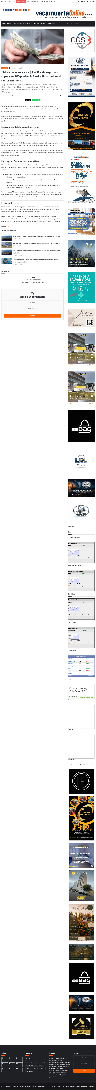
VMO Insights (29, 1071)
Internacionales (39, 1065)
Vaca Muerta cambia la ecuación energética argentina (43, 1)
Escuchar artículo (16, 68)
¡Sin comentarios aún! (33, 280)
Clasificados (84, 1086)
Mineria (36, 23)
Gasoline (70, 663)
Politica (43, 1068)
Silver (70, 671)
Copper (70, 673)
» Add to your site (91, 675)
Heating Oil (71, 666)
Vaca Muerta (11, 23)
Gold (69, 668)
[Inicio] (16, 10)
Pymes (36, 1068)
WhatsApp (36, 100)
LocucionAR (42, 1086)
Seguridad (29, 1068)
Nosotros (52, 1053)
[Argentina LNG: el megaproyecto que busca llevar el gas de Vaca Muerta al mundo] (7, 238)
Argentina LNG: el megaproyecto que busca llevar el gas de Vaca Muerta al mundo (37, 236)
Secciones (51, 23)
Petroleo (20, 23)
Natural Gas (71, 661)
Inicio (4, 23)
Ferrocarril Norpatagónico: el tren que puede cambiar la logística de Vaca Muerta (36, 243)
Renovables (29, 1065)
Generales (28, 23)
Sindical (43, 23)
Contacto (76, 1053)
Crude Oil (70, 658)
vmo (8, 226)
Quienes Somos (75, 1086)
